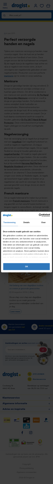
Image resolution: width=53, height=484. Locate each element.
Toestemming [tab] (9, 222)
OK (26, 266)
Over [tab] (43, 222)
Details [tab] (26, 222)
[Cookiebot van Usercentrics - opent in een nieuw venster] (39, 215)
